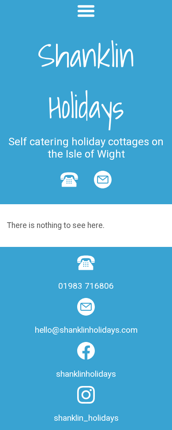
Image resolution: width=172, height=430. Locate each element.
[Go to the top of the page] (24, 413)
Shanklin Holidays (86, 81)
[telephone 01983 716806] (69, 193)
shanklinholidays (86, 374)
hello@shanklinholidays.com (86, 330)
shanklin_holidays (86, 418)
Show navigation (86, 11)
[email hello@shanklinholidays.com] (103, 193)
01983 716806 (86, 286)
